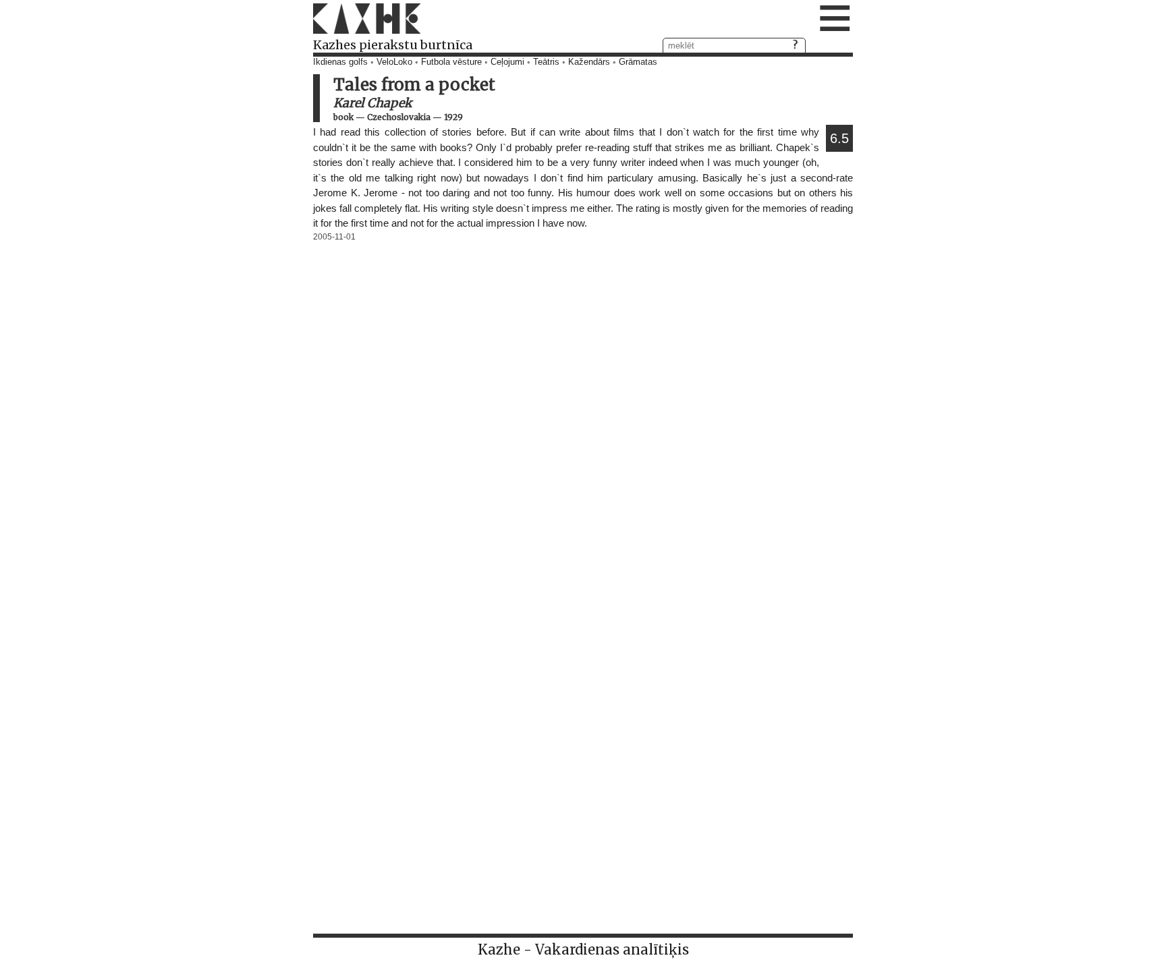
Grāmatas (638, 62)
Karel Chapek (372, 103)
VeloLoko (394, 62)
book (343, 117)
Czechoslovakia (399, 117)
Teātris (546, 62)
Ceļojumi (507, 62)
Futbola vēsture (451, 62)
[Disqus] (583, 413)
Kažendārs (589, 62)
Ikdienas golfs (340, 62)
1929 (453, 117)
